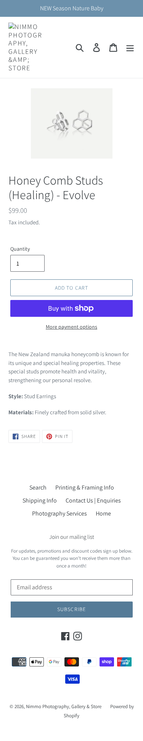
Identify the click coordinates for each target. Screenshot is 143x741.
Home (103, 513)
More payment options (71, 326)
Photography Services (59, 513)
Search (38, 487)
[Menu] (130, 47)
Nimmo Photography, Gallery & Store (63, 706)
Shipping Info (39, 500)
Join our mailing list (71, 536)
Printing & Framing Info (84, 487)
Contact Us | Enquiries (93, 500)
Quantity (20, 248)
